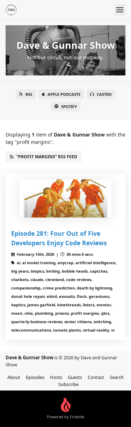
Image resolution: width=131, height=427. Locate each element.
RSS (29, 94)
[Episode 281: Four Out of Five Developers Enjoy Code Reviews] (65, 198)
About (13, 377)
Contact (96, 377)
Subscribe (68, 384)
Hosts (56, 377)
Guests (75, 377)
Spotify (69, 106)
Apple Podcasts (64, 94)
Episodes (35, 377)
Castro (104, 94)
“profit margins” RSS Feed (46, 157)
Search (117, 377)
